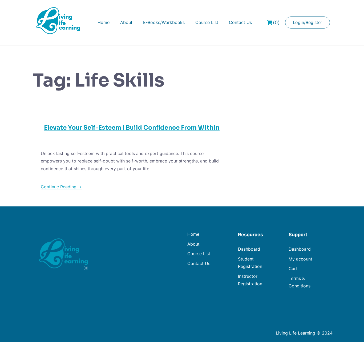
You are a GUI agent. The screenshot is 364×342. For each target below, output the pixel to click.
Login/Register (307, 22)
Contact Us (240, 22)
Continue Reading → (61, 186)
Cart (293, 268)
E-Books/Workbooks (164, 22)
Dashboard (249, 249)
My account (300, 259)
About (126, 22)
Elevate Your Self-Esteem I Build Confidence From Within (132, 127)
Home (104, 22)
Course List (206, 22)
